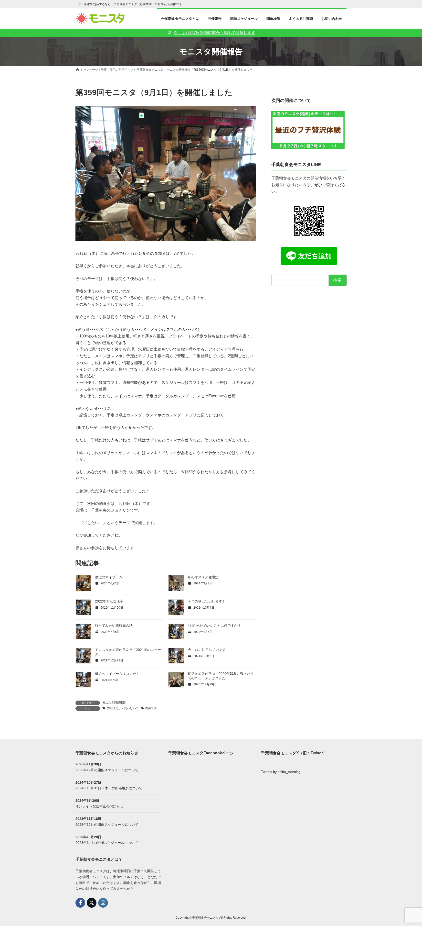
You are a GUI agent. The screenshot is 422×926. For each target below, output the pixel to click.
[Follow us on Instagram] (103, 903)
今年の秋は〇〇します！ (206, 601)
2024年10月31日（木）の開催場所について (108, 788)
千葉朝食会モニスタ (205, 917)
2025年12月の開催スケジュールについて (106, 770)
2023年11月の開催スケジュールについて (106, 842)
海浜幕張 (151, 708)
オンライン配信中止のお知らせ (99, 806)
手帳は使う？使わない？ (122, 708)
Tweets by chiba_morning (281, 772)
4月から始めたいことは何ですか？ (214, 625)
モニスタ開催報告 (114, 702)
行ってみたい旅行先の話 (114, 625)
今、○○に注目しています (207, 650)
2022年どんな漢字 (109, 601)
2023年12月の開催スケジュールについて (106, 824)
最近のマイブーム (108, 577)
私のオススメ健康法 (203, 577)
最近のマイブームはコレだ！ (117, 674)
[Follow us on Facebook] (80, 903)
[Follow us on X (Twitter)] (91, 903)
